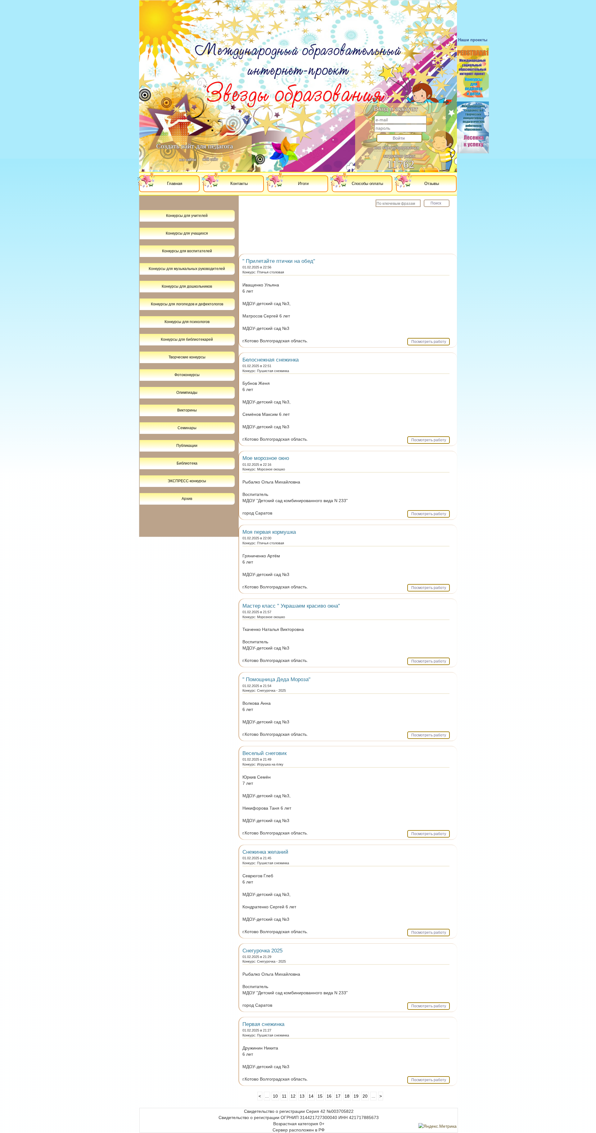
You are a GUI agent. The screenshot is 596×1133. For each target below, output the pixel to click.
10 (275, 1096)
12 (293, 1096)
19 (356, 1096)
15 (320, 1096)
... (267, 1096)
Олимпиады (186, 392)
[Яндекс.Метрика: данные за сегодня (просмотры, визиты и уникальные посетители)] (437, 1126)
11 (284, 1096)
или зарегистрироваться (396, 147)
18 (347, 1096)
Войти (399, 138)
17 (338, 1096)
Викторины (187, 410)
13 (302, 1096)
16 (329, 1096)
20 (365, 1096)
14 (311, 1096)
